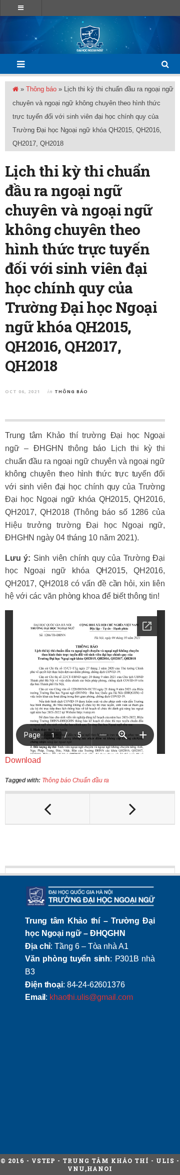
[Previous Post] (48, 809)
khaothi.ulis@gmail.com (91, 997)
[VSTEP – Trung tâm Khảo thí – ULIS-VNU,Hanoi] (90, 38)
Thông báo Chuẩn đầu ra (76, 780)
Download (23, 760)
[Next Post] (132, 809)
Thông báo (41, 89)
